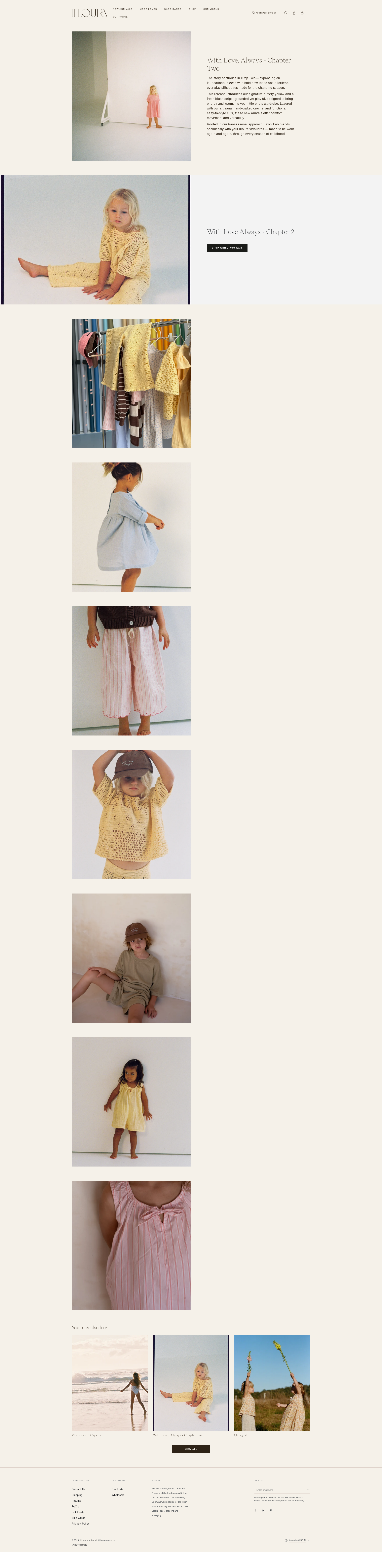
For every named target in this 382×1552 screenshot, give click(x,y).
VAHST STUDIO (80, 1545)
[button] (286, 13)
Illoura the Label (88, 1540)
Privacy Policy (81, 1523)
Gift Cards (78, 1512)
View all (191, 1449)
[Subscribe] (308, 1489)
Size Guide (78, 1517)
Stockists (117, 1489)
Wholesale (118, 1494)
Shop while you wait (227, 248)
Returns (76, 1500)
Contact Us (79, 1489)
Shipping (77, 1494)
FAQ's (75, 1506)
